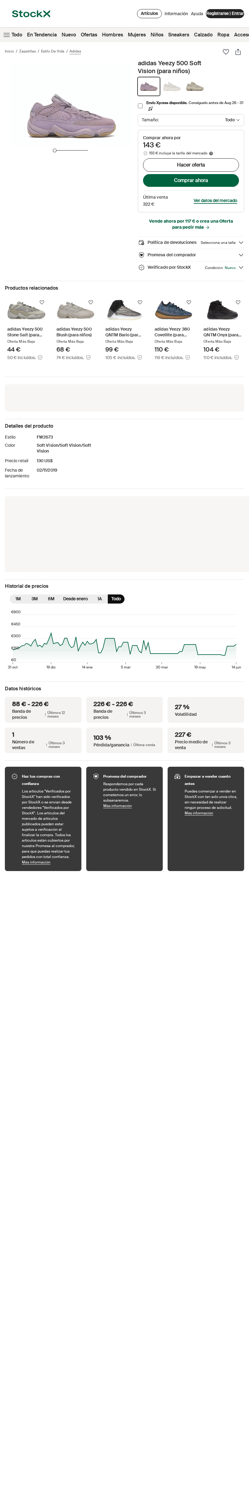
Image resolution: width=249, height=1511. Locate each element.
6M (51, 598)
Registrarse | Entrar (225, 13)
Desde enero (75, 598)
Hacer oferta (191, 165)
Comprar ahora (191, 180)
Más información (48, 862)
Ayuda (197, 13)
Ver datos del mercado (215, 200)
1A (99, 598)
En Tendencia (42, 35)
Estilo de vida (52, 51)
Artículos (149, 13)
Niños (157, 35)
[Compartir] (238, 52)
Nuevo (69, 35)
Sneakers (178, 35)
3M (35, 598)
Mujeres (137, 35)
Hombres (112, 35)
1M (18, 598)
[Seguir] (42, 302)
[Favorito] (226, 52)
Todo (17, 35)
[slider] (54, 150)
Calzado (203, 35)
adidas (75, 51)
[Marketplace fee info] (211, 153)
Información (176, 15)
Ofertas (89, 35)
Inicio (9, 51)
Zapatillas (27, 51)
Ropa (223, 35)
